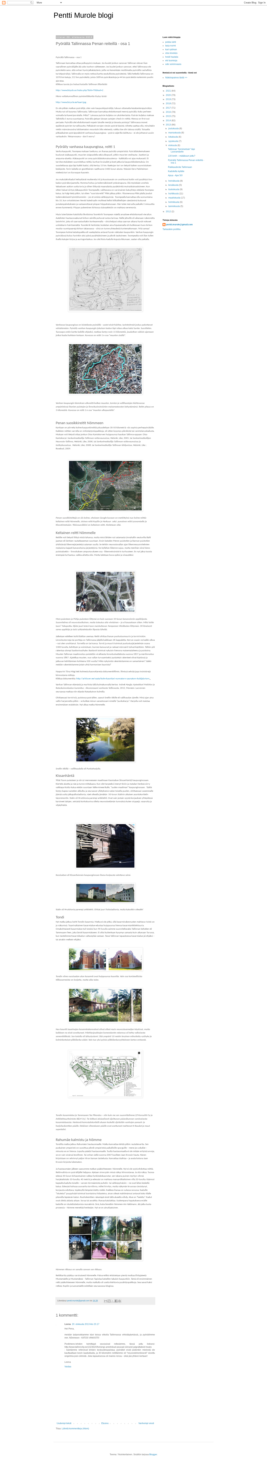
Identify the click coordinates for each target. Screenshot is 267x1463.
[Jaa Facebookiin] (116, 1301)
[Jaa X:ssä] (112, 1301)
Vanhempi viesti (146, 1423)
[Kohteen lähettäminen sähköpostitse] (106, 1301)
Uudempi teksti (64, 1423)
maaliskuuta (174, 197)
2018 (168, 103)
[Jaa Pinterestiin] (119, 1301)
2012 (168, 211)
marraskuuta (174, 132)
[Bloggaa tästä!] (109, 1301)
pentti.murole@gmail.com (179, 224)
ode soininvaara (173, 64)
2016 (168, 112)
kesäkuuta (173, 185)
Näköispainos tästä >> (176, 77)
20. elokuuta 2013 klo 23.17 (85, 1324)
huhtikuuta (173, 193)
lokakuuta (173, 137)
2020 (168, 95)
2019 (168, 99)
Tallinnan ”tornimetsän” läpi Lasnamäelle (181, 150)
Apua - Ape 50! (175, 175)
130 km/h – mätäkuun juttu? (181, 156)
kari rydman (171, 49)
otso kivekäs (171, 53)
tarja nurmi (170, 45)
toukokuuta (174, 189)
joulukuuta (173, 128)
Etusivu (105, 1423)
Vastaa (67, 1366)
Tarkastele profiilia (172, 229)
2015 (168, 116)
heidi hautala (171, 57)
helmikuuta (174, 202)
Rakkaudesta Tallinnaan (180, 167)
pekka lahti (170, 42)
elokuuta (172, 145)
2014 (168, 120)
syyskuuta (173, 141)
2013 (168, 124)
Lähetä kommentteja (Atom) (75, 1428)
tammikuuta (174, 206)
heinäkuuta (174, 181)
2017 (168, 108)
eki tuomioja (171, 60)
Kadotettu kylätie (176, 171)
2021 (168, 91)
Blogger (153, 1454)
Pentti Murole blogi (83, 15)
